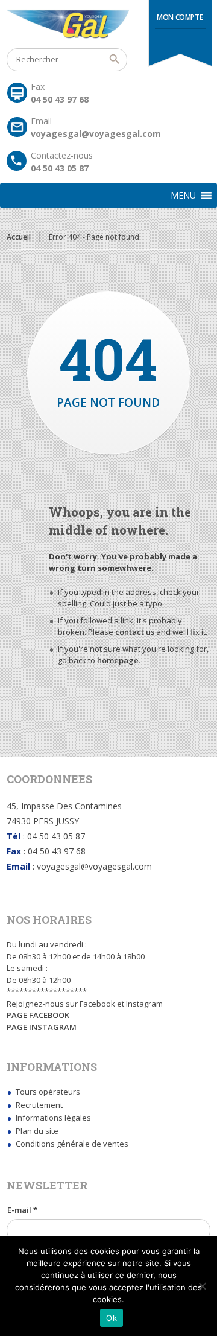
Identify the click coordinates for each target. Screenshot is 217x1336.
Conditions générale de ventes (72, 1143)
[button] (183, 195)
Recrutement (39, 1104)
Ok (111, 1318)
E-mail (22, 1209)
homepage (118, 660)
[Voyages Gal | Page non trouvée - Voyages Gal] (108, 24)
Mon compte (180, 17)
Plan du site (37, 1130)
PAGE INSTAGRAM (42, 1027)
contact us (134, 631)
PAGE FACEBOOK (38, 1015)
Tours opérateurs (48, 1091)
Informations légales (53, 1117)
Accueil (19, 237)
